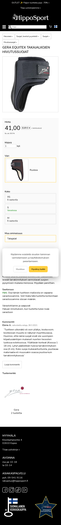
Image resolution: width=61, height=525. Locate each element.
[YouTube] (24, 490)
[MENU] (4, 27)
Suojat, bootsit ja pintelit (27, 36)
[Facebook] (5, 490)
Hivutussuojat (10, 42)
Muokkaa (20, 269)
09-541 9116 (15, 477)
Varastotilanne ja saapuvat (16, 305)
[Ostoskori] (50, 27)
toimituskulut (37, 128)
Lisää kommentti (12, 364)
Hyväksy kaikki (38, 269)
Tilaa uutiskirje (10, 449)
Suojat (46, 36)
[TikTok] (18, 490)
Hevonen (8, 36)
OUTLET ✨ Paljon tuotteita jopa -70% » (30, 2)
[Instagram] (11, 490)
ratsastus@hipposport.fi (15, 481)
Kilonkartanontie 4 (12, 440)
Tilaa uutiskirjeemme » (30, 7)
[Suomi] (56, 27)
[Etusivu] (30, 21)
